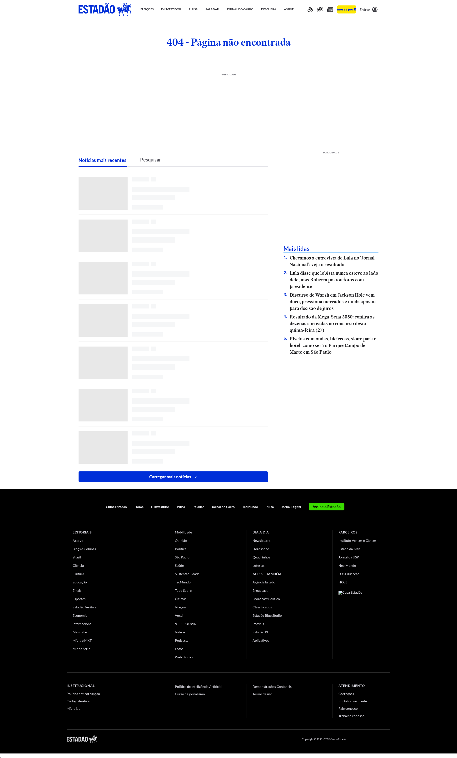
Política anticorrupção (83, 694)
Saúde (179, 565)
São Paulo (182, 557)
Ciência (78, 565)
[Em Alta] (310, 9)
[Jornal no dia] (357, 623)
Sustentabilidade (187, 574)
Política (180, 549)
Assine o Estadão (327, 506)
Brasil (77, 557)
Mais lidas (80, 632)
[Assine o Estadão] (347, 9)
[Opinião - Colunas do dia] (319, 9)
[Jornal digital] (330, 9)
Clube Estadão (116, 507)
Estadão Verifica (84, 607)
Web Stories (184, 657)
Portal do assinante (352, 701)
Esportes (79, 599)
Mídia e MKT (82, 640)
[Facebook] (354, 739)
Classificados (262, 607)
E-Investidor (160, 507)
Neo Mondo (347, 565)
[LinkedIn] (388, 739)
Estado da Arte (349, 549)
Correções (346, 694)
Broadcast (260, 590)
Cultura (78, 574)
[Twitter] (365, 739)
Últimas (180, 599)
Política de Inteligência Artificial (198, 687)
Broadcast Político (266, 599)
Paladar (198, 507)
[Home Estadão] (105, 9)
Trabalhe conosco (351, 716)
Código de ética (78, 701)
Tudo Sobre (183, 590)
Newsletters (261, 540)
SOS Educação (348, 574)
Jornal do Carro (223, 507)
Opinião (181, 540)
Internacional (82, 624)
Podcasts (181, 640)
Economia (80, 615)
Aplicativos (261, 640)
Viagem (180, 607)
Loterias (258, 565)
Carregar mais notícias (170, 476)
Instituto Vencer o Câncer (357, 540)
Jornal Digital (291, 507)
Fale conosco (348, 708)
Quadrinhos (261, 557)
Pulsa (181, 507)
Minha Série (81, 649)
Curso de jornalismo (190, 694)
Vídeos (180, 632)
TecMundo (250, 507)
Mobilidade (183, 532)
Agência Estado (264, 582)
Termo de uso (262, 694)
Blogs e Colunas (84, 549)
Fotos (179, 649)
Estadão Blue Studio (267, 615)
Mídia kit (73, 708)
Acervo (78, 540)
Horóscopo (261, 549)
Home (139, 507)
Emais (77, 590)
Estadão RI (260, 632)
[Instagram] (377, 739)
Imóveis (258, 624)
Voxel (179, 615)
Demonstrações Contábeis (272, 687)
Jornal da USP (348, 557)
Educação (80, 582)
